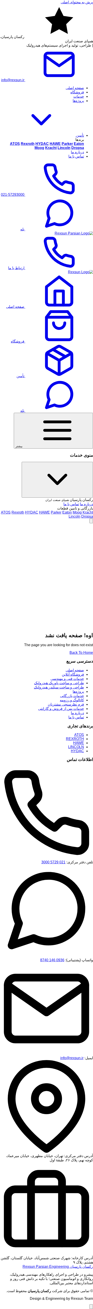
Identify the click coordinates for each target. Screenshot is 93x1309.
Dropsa (87, 516)
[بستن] (57, 480)
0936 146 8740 (52, 960)
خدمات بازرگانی (72, 696)
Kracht (88, 512)
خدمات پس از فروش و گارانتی (61, 709)
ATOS (6, 512)
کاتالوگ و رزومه (72, 700)
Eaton (67, 512)
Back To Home (81, 652)
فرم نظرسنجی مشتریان (66, 704)
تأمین (79, 135)
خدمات (78, 96)
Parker (56, 512)
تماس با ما (76, 156)
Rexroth (18, 512)
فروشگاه (77, 92)
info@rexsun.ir (72, 1058)
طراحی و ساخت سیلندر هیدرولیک (59, 687)
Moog (77, 512)
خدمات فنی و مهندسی (67, 679)
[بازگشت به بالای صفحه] (91, 521)
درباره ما (77, 152)
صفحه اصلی (75, 88)
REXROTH (75, 739)
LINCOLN (76, 747)
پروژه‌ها (78, 101)
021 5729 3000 (53, 862)
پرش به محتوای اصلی (77, 2)
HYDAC (31, 512)
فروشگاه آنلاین (73, 674)
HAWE (44, 512)
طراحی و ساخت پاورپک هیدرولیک (59, 683)
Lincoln (74, 516)
